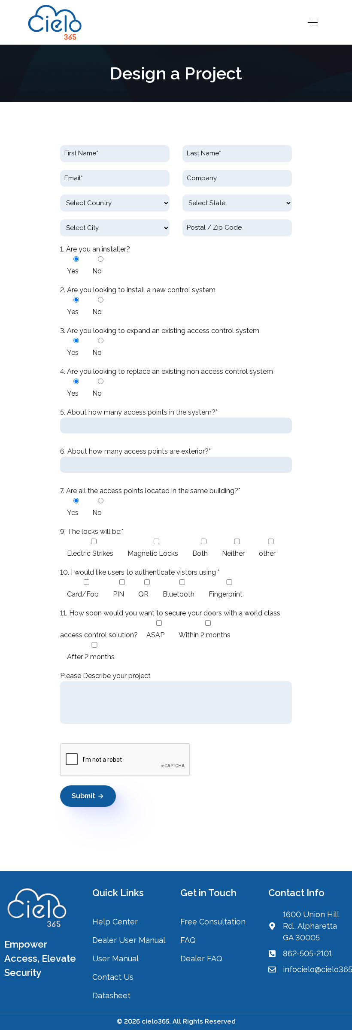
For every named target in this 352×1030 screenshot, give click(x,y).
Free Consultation (213, 921)
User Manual (115, 958)
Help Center (115, 921)
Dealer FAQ (201, 958)
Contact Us (114, 977)
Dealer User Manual (128, 940)
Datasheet (111, 995)
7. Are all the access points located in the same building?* (150, 491)
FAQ (188, 940)
